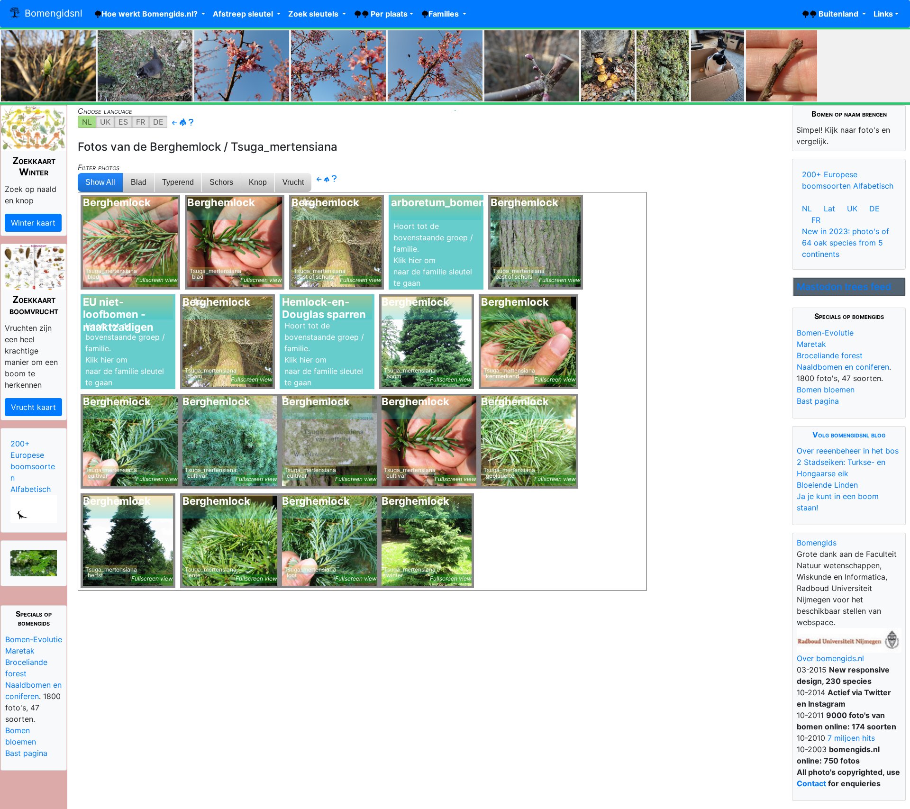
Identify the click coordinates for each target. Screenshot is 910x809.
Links (883, 13)
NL (87, 122)
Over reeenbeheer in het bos (848, 450)
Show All (100, 182)
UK (105, 122)
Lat (829, 208)
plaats (388, 13)
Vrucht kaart (33, 407)
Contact (811, 783)
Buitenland (838, 13)
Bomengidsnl (52, 13)
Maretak (20, 650)
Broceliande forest (830, 355)
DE (158, 122)
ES (123, 122)
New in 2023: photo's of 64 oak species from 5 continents (845, 243)
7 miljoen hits (850, 738)
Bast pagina (26, 753)
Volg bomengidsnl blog (848, 434)
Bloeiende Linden (827, 485)
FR (140, 122)
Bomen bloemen (826, 389)
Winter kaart (33, 222)
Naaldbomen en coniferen (843, 367)
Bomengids (817, 542)
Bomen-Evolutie (33, 639)
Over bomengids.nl (830, 658)
